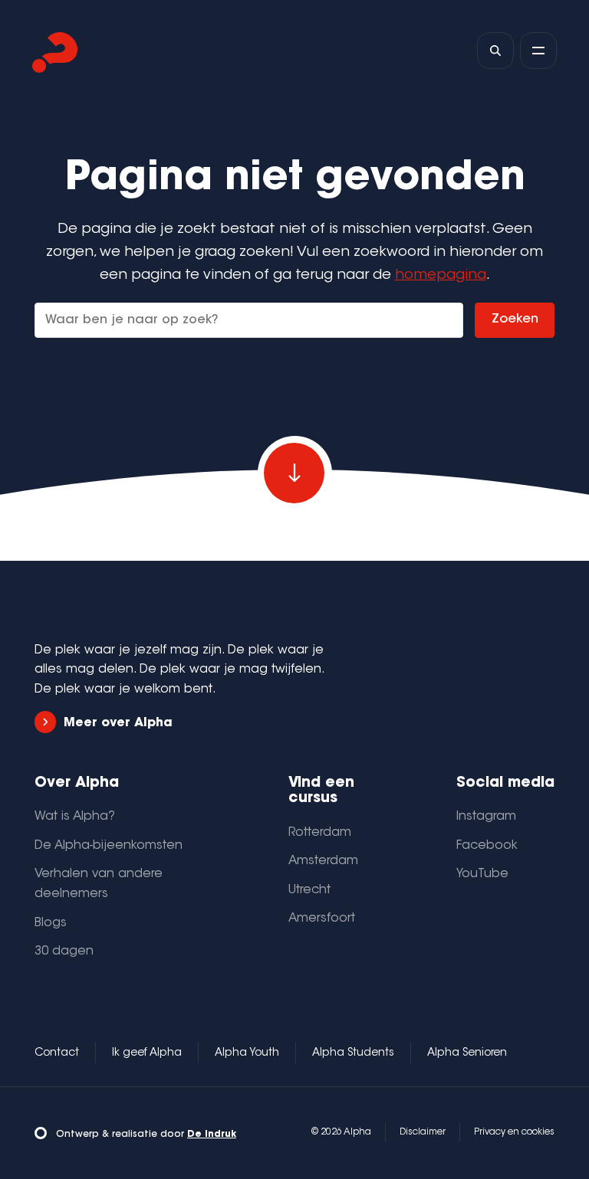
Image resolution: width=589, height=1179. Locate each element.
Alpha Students (353, 1053)
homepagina (440, 275)
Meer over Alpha (118, 723)
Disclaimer (423, 1132)
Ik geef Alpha (147, 1053)
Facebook (487, 846)
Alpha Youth (247, 1053)
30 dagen (64, 951)
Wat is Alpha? (75, 817)
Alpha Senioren (467, 1053)
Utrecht (309, 890)
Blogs (51, 923)
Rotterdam (319, 833)
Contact (57, 1053)
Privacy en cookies (514, 1132)
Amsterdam (323, 861)
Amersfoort (321, 918)
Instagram (486, 817)
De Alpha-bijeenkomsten (109, 846)
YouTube (482, 874)
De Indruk (211, 1134)
